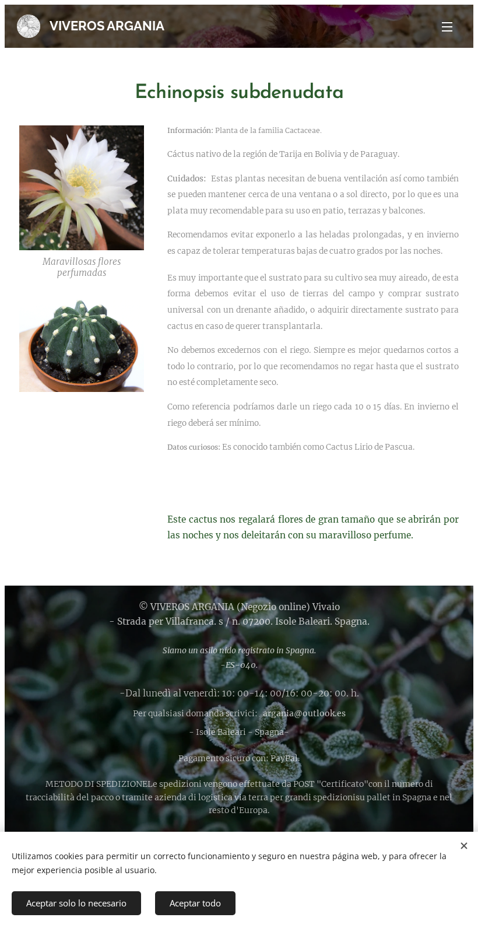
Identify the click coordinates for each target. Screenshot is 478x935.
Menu (447, 26)
